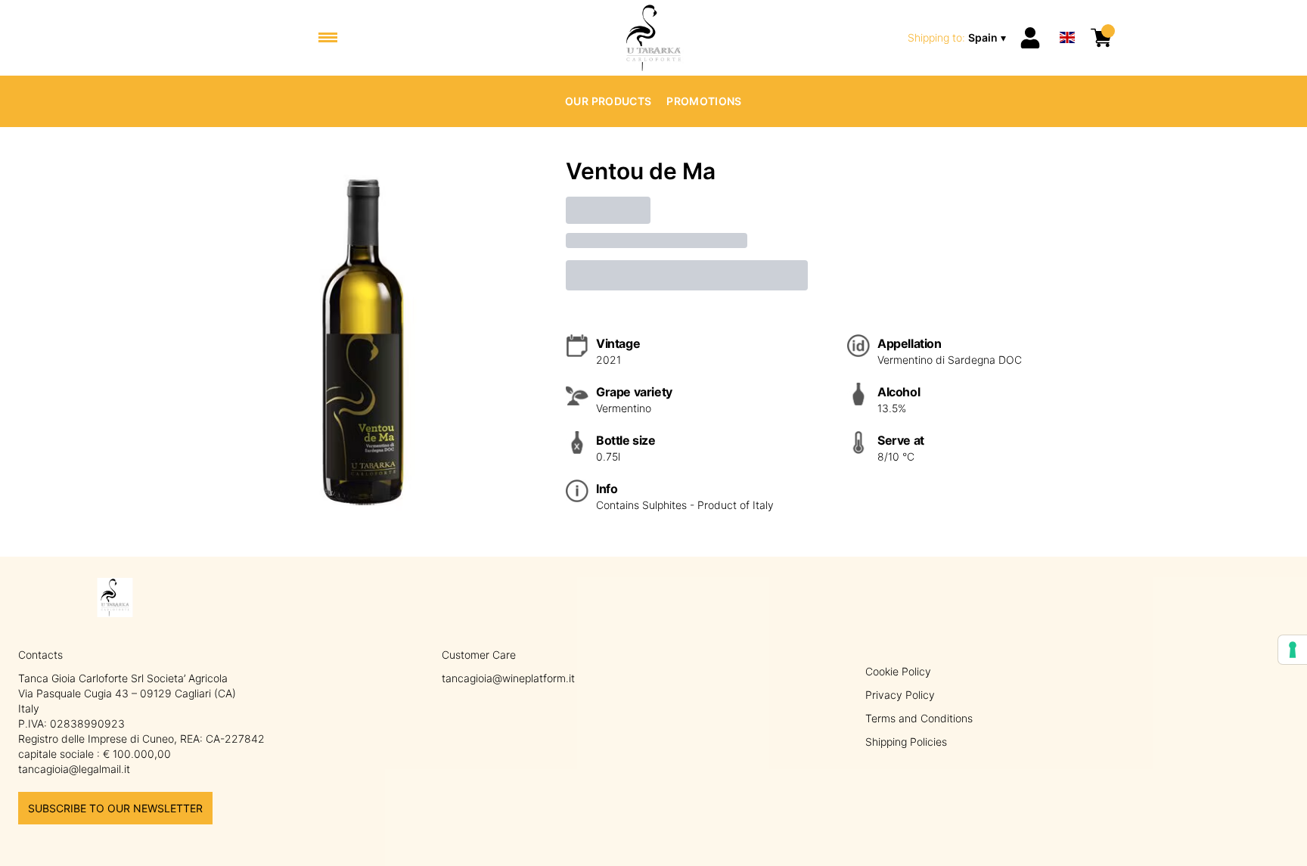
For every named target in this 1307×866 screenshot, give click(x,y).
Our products (608, 101)
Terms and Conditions (919, 718)
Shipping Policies (906, 741)
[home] (654, 38)
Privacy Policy (900, 694)
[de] (1067, 18)
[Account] (1030, 37)
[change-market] (958, 37)
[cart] (1101, 37)
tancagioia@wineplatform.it (508, 678)
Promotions (704, 101)
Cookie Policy (898, 671)
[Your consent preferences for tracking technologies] (1292, 649)
